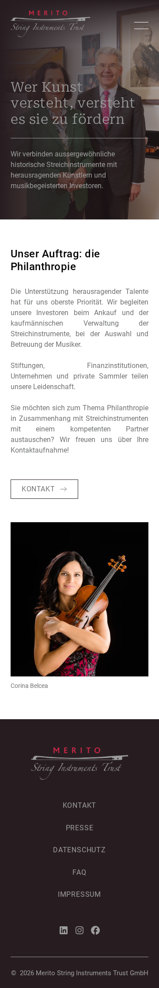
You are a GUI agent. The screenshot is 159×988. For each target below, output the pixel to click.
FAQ (79, 872)
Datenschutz (79, 850)
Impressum (79, 894)
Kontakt (80, 805)
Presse (80, 828)
